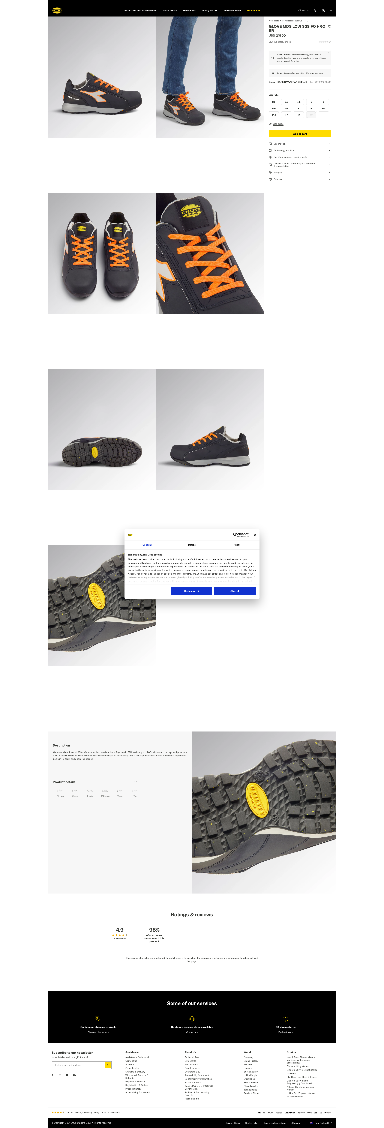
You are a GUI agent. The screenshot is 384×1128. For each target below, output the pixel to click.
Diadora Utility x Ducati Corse (302, 1070)
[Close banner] (255, 535)
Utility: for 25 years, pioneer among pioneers (301, 1094)
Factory (248, 1068)
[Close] (329, 53)
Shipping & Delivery (135, 1071)
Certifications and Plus (292, 21)
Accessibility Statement (137, 1092)
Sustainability (251, 1071)
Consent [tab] (147, 545)
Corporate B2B (193, 1071)
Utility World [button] (209, 10)
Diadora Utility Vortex (298, 1066)
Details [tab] (192, 545)
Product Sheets (193, 1082)
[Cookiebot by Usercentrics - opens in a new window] (235, 535)
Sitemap (295, 1123)
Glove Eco (292, 1073)
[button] (253, 11)
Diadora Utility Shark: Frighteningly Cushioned (299, 1082)
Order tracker (132, 1068)
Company (249, 1057)
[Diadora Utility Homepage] (57, 11)
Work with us (191, 1064)
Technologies (250, 1089)
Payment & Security (135, 1081)
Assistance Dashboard (137, 1057)
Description (279, 144)
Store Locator (251, 1086)
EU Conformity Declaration (198, 1079)
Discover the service (98, 1032)
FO (307, 21)
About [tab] (237, 545)
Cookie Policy (252, 1123)
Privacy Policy (233, 1123)
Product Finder (252, 1093)
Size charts (190, 1061)
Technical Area (192, 1057)
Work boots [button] (170, 10)
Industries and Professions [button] (140, 10)
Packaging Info (192, 1098)
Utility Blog (249, 1079)
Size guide (278, 124)
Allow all (234, 591)
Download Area (192, 1068)
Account (129, 1064)
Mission (248, 1064)
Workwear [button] (189, 10)
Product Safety (133, 1088)
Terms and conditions (275, 1123)
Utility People (250, 1075)
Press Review (251, 1082)
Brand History (251, 1061)
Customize (189, 591)
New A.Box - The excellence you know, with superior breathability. (301, 1060)
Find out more (285, 1032)
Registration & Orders (136, 1085)
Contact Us (131, 1061)
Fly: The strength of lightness (302, 1077)
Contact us (192, 1032)
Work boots (274, 21)
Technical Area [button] (232, 10)
